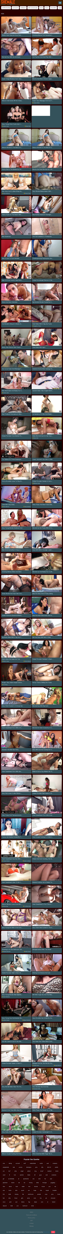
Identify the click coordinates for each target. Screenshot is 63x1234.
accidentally (11, 1178)
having (30, 1182)
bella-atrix (36, 438)
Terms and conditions (31, 1215)
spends (22, 1175)
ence (4, 1202)
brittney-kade (37, 483)
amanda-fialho (37, 1088)
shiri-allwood (6, 506)
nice (4, 1163)
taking (10, 1163)
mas (4, 1190)
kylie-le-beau (27, 861)
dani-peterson (6, 996)
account (18, 1163)
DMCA (31, 1212)
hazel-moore (58, 1065)
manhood (25, 1205)
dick (16, 1190)
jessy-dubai (36, 102)
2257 (31, 1220)
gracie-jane (6, 392)
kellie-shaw (28, 951)
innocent (53, 1198)
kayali (47, 1190)
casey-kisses (6, 861)
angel (22, 1171)
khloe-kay (5, 906)
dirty (9, 1198)
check (56, 1171)
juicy (52, 1194)
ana (33, 1178)
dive (4, 1186)
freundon (53, 7)
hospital (54, 1190)
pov (18, 1205)
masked (49, 1171)
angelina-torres (37, 326)
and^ (25, 1163)
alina (15, 1171)
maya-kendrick (27, 1020)
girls (22, 1198)
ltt (9, 1175)
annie (28, 1198)
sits (19, 1182)
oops (46, 1194)
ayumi (22, 1190)
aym (16, 1202)
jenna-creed (6, 1020)
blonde (36, 1186)
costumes (53, 1175)
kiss (29, 1186)
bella (37, 1182)
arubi (41, 7)
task (14, 1167)
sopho (41, 1163)
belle (9, 1194)
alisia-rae (28, 126)
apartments (26, 1178)
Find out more (46, 1232)
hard (17, 1186)
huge (35, 1190)
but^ (9, 1171)
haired (53, 1202)
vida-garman (28, 506)
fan (45, 1178)
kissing (16, 1194)
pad (48, 1163)
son (4, 1171)
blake (28, 1175)
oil (47, 1202)
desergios (28, 1167)
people (39, 1194)
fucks (10, 1190)
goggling (53, 1182)
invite (32, 1205)
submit (56, 1167)
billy (42, 1167)
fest (41, 1190)
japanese (5, 1182)
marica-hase (6, 661)
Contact (31, 1223)
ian (24, 1182)
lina (41, 1198)
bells (11, 1205)
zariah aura (30, 1194)
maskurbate (33, 1163)
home (58, 1194)
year (51, 1178)
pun (50, 1186)
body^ (42, 1171)
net (55, 1186)
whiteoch (23, 7)
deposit (5, 1205)
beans (12, 1182)
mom (35, 1198)
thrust (16, 1198)
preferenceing (6, 7)
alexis (10, 1186)
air (18, 1178)
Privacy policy (31, 1217)
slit (34, 1175)
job (46, 1198)
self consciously (32, 7)
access (20, 1167)
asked (28, 1171)
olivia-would (28, 661)
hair (23, 1194)
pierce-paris (28, 193)
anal (47, 1175)
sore (42, 1202)
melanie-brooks (6, 951)
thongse (45, 1182)
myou (46, 7)
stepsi (35, 1202)
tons (15, 1175)
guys (40, 1175)
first (4, 1194)
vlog (35, 1171)
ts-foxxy (5, 684)
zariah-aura (36, 1065)
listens (22, 1202)
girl (3, 1178)
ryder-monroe (6, 193)
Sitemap (32, 1226)
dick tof (49, 1167)
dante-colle (6, 126)
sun (29, 1190)
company (55, 1163)
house (43, 1186)
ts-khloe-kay (27, 906)
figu (29, 1202)
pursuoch (15, 7)
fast (4, 1198)
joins (36, 1167)
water (23, 1186)
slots (39, 1178)
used (4, 1175)
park (10, 1202)
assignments (6, 1167)
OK (53, 1232)
